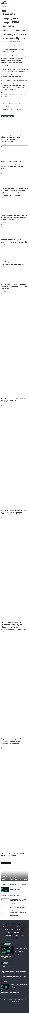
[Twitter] (1, 1013)
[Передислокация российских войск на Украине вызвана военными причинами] (14, 685)
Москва (11, 926)
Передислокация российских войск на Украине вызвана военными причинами (13, 741)
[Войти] (20, 3)
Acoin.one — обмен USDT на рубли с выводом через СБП (7, 956)
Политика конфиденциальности (14, 1006)
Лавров (5, 926)
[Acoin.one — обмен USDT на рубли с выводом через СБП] (5, 889)
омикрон (16, 935)
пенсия (22, 935)
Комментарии (22, 884)
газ (22, 932)
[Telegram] (3, 1013)
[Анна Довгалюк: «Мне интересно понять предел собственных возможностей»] (5, 901)
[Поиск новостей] (24, 3)
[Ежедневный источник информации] (6, 2)
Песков (6, 929)
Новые (4, 884)
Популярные (13, 884)
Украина (8, 932)
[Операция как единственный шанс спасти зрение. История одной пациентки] (5, 907)
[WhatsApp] (2, 1013)
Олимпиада (23, 926)
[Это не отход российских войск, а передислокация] (14, 345)
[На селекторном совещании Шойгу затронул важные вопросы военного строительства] (14, 126)
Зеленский (14, 924)
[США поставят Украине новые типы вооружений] (14, 799)
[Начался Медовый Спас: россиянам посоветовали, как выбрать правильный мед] (5, 914)
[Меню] (27, 3)
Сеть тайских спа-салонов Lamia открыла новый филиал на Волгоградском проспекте (21, 950)
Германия (7, 924)
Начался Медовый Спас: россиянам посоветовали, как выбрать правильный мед (18, 914)
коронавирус (8, 935)
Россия (18, 929)
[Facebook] (0, 1013)
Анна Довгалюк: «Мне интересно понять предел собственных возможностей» (18, 901)
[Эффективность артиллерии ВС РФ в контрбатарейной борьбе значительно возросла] (14, 206)
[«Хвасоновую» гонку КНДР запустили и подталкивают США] (14, 231)
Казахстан (21, 924)
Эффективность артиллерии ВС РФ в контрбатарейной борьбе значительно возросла (14, 217)
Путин (12, 929)
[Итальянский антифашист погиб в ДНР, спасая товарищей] (14, 457)
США (23, 929)
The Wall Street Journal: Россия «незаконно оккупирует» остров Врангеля (14, 286)
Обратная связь (12, 1003)
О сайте (18, 1003)
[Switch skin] (22, 3)
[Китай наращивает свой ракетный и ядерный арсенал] (14, 253)
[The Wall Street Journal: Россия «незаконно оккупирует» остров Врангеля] (14, 275)
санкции (14, 938)
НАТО (16, 926)
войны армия (15, 932)
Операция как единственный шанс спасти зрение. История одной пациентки (18, 907)
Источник (3, 100)
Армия (7, 6)
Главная (4, 6)
